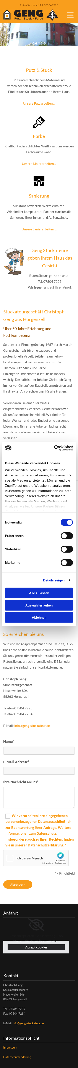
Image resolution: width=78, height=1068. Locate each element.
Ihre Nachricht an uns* (20, 782)
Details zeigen (54, 580)
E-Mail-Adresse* (16, 762)
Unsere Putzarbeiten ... (39, 103)
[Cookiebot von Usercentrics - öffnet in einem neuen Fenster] (55, 448)
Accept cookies (36, 947)
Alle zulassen (39, 593)
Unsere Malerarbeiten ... (39, 164)
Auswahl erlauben (39, 605)
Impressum (10, 1047)
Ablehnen (39, 617)
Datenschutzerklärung (17, 1057)
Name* (8, 741)
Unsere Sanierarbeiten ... (39, 229)
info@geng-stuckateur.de (32, 726)
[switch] (67, 535)
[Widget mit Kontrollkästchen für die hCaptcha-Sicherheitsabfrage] (36, 858)
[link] (36, 924)
